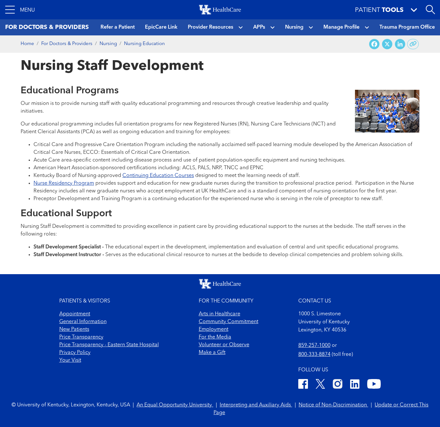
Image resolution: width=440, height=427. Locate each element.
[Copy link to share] (413, 44)
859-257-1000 (314, 345)
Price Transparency (81, 337)
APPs (259, 27)
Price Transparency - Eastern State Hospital (109, 345)
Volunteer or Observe (224, 345)
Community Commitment (228, 321)
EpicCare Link (161, 27)
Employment (213, 329)
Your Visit (70, 360)
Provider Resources (210, 27)
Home (27, 44)
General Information (83, 321)
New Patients (74, 329)
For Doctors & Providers (66, 44)
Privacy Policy (75, 352)
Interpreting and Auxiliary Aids (256, 405)
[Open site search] (430, 9)
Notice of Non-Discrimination (333, 405)
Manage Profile (341, 27)
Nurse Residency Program (63, 183)
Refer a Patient (117, 27)
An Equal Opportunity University (175, 405)
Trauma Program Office (407, 27)
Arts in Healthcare (219, 314)
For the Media (215, 337)
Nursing (294, 27)
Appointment (74, 314)
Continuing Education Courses (158, 175)
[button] (20, 9)
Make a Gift (212, 352)
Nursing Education (144, 44)
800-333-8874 (314, 354)
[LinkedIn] (354, 385)
